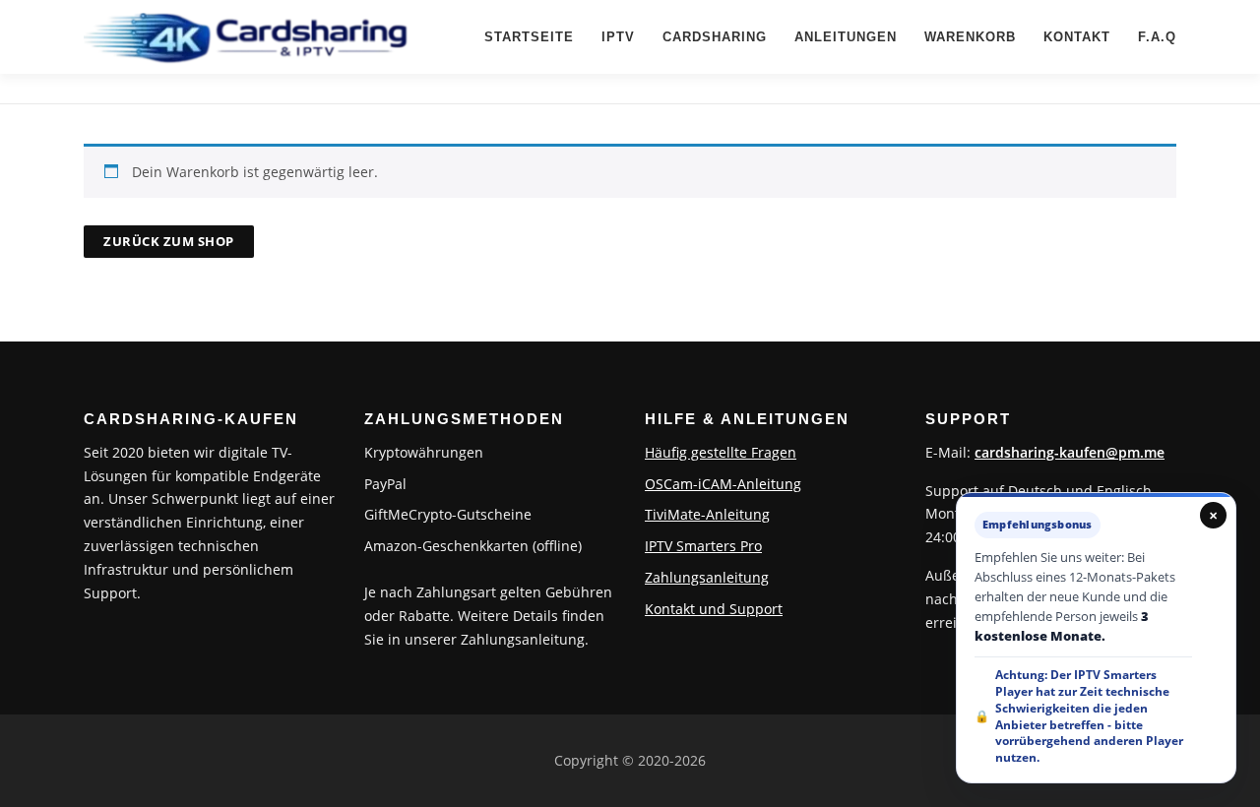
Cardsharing (714, 37)
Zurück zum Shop (168, 241)
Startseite (529, 37)
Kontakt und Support (714, 608)
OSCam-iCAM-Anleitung (723, 483)
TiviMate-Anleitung (707, 514)
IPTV (618, 37)
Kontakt (1076, 37)
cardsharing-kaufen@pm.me (1070, 452)
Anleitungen (845, 37)
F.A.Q (1157, 37)
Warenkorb (970, 37)
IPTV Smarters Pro (703, 545)
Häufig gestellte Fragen (720, 452)
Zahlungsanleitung (707, 577)
